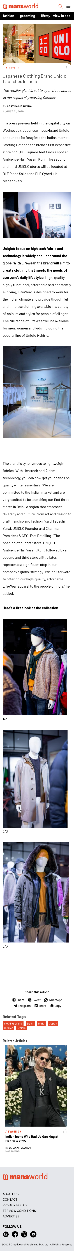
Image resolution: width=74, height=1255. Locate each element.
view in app (61, 16)
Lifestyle (47, 16)
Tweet (36, 1000)
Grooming (27, 16)
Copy (57, 1006)
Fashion (8, 16)
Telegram (24, 1006)
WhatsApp (55, 1000)
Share (20, 1000)
